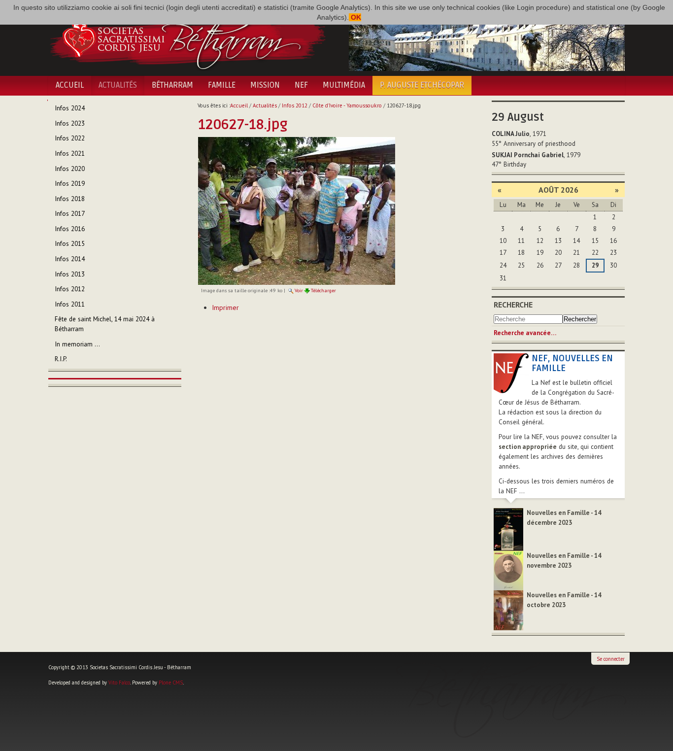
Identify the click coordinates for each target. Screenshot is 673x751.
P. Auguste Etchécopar (422, 85)
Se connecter (611, 658)
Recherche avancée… (525, 333)
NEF (301, 85)
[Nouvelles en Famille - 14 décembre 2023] (508, 529)
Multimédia (344, 85)
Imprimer (225, 307)
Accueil (70, 85)
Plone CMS (171, 682)
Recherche (513, 304)
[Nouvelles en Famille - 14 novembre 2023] (508, 570)
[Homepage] (187, 38)
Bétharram (172, 85)
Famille (222, 85)
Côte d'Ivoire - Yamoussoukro (347, 105)
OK (355, 17)
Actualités (118, 85)
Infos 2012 (294, 105)
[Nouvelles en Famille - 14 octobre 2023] (508, 610)
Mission (265, 85)
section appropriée (528, 447)
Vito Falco (119, 682)
